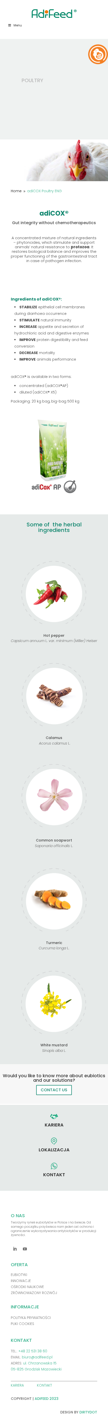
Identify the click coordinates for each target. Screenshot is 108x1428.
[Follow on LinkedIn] (15, 1249)
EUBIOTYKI (19, 1274)
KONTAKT (45, 1385)
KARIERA (18, 1385)
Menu (18, 25)
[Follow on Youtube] (25, 1249)
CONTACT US (54, 1090)
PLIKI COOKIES (22, 1323)
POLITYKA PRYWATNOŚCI (31, 1317)
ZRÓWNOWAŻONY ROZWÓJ (34, 1292)
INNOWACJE (21, 1280)
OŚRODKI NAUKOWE (27, 1286)
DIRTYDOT (88, 1412)
